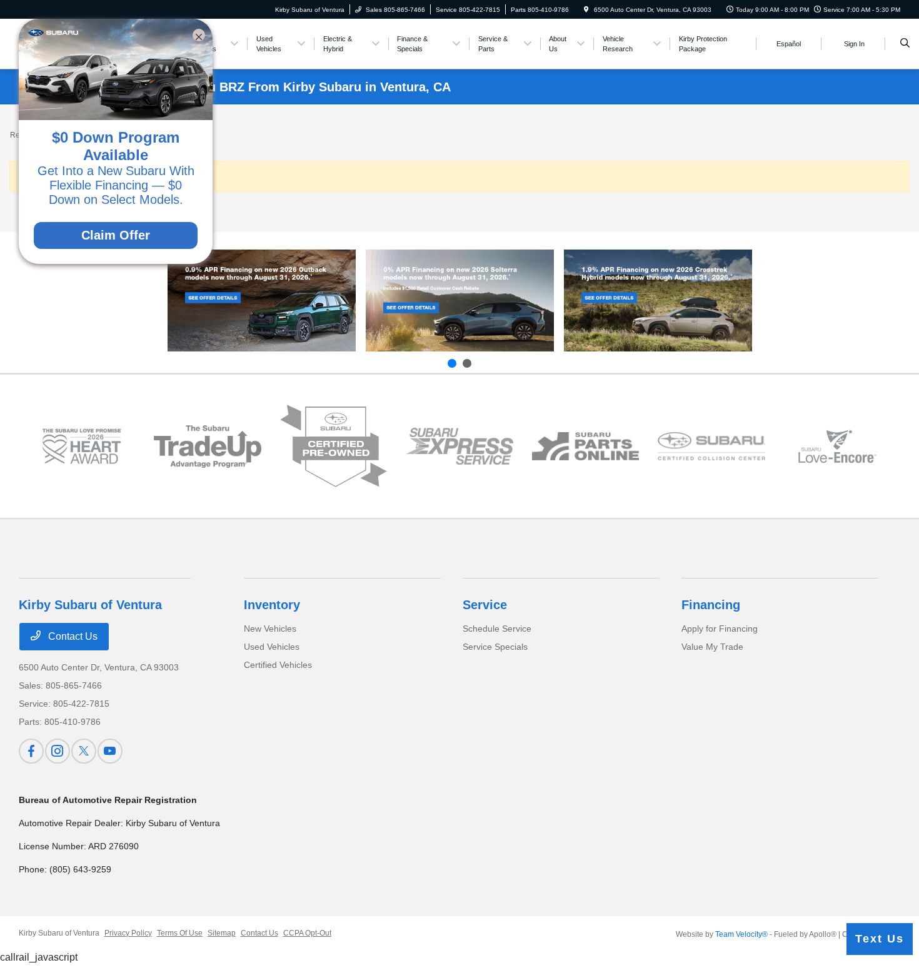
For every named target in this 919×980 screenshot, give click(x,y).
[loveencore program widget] (837, 446)
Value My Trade (712, 647)
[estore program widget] (586, 446)
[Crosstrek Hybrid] (658, 300)
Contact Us (72, 636)
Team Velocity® (741, 934)
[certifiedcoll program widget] (711, 446)
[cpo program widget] (334, 446)
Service (485, 605)
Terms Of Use (180, 933)
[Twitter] (83, 751)
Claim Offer (115, 235)
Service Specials (495, 647)
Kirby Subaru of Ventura (59, 933)
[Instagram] (57, 751)
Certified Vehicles (278, 665)
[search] (905, 43)
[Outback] (262, 300)
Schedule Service (497, 629)
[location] (586, 9)
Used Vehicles (271, 647)
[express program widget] (459, 446)
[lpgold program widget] (82, 446)
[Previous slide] (452, 363)
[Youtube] (110, 751)
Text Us (879, 938)
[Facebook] (31, 751)
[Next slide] (467, 363)
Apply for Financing (719, 629)
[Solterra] (460, 300)
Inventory (272, 605)
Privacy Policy (128, 933)
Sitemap (222, 933)
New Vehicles (270, 629)
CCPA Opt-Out (307, 933)
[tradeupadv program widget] (207, 446)
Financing (710, 605)
